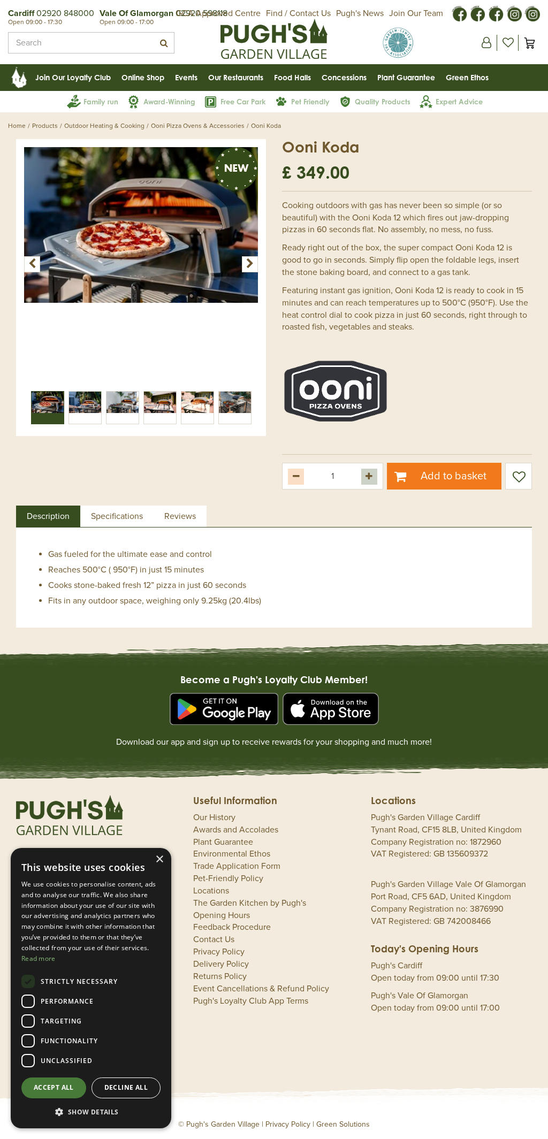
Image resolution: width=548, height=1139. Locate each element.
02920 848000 (65, 13)
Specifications (117, 516)
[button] (91, 1111)
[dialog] (91, 988)
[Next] (249, 264)
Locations (211, 890)
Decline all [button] (126, 1087)
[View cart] (529, 43)
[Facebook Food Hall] (459, 12)
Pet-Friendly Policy (228, 878)
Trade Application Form (236, 866)
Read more (38, 958)
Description (48, 516)
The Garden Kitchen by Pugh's (249, 903)
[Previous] (32, 264)
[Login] (486, 43)
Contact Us (213, 939)
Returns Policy (220, 976)
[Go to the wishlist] (508, 43)
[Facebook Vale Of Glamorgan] (496, 12)
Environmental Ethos (231, 853)
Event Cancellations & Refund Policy (261, 988)
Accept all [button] (54, 1087)
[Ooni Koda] (141, 264)
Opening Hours (221, 915)
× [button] (159, 859)
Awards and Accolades (235, 829)
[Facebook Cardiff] (477, 12)
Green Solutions (343, 1124)
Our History (214, 817)
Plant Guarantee (223, 842)
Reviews (180, 516)
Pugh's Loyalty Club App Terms (250, 1001)
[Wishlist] (508, 43)
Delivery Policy (221, 964)
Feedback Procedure (232, 927)
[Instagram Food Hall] (514, 12)
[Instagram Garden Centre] (532, 12)
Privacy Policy (219, 951)
